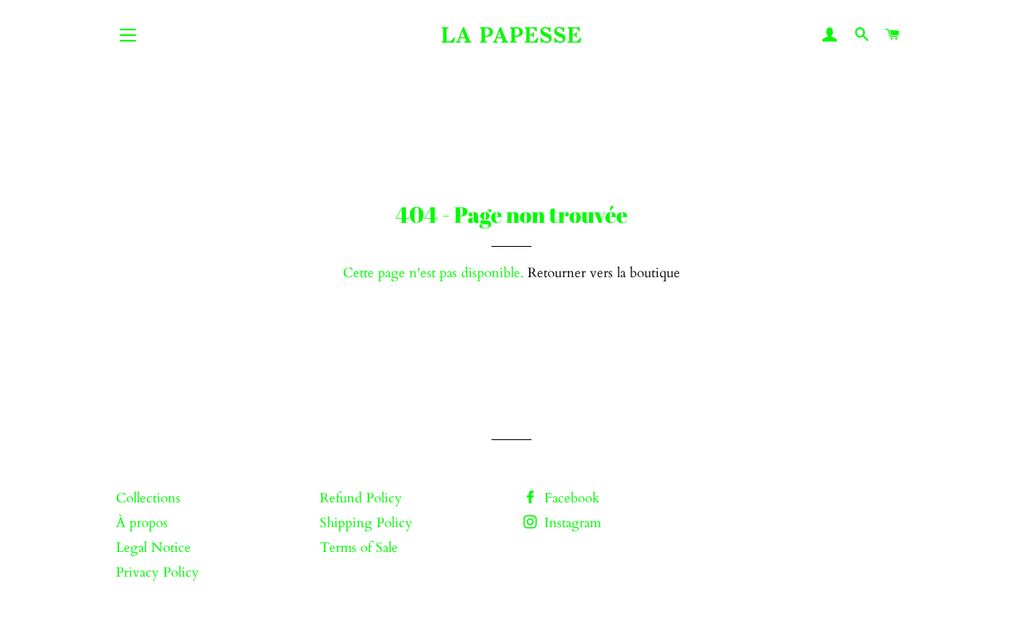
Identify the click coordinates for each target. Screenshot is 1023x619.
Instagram (570, 523)
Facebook (569, 498)
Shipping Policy (366, 523)
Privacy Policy (157, 572)
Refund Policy (361, 498)
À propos (142, 523)
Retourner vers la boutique (603, 273)
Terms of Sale (359, 547)
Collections (148, 498)
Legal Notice (153, 547)
